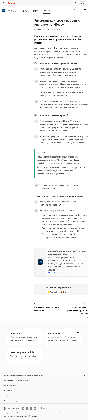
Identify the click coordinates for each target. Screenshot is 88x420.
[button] (76, 3)
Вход (82, 3)
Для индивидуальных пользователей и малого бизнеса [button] (23, 375)
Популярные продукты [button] (12, 401)
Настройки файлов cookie (63, 413)
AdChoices (34, 416)
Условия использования (48, 413)
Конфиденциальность (32, 413)
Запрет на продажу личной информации (16, 416)
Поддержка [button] (8, 391)
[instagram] (27, 408)
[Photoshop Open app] (85, 10)
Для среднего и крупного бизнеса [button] (16, 380)
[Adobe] (11, 3)
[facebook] (23, 408)
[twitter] (31, 408)
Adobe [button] (6, 396)
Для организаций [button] (10, 386)
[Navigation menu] (3, 3)
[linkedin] (35, 408)
